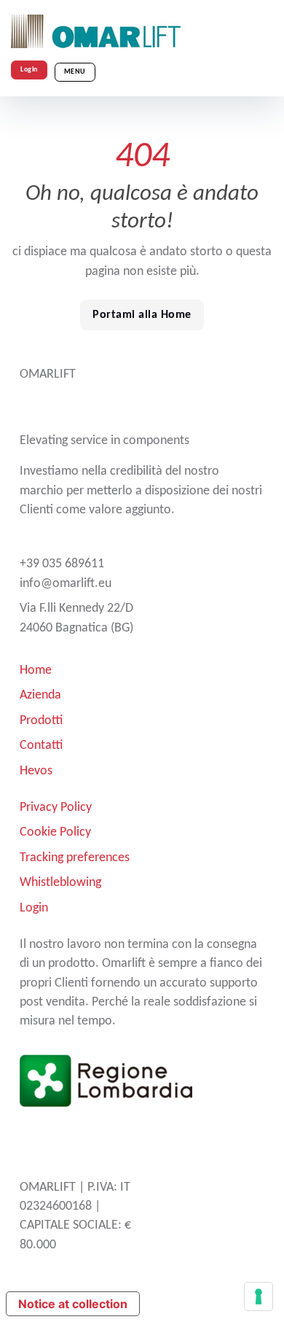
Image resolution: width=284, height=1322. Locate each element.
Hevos (36, 771)
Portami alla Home (142, 315)
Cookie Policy (55, 832)
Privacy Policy (56, 807)
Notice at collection (72, 1303)
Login (29, 69)
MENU (75, 72)
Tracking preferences (75, 858)
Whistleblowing (60, 882)
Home (36, 670)
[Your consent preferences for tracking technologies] (258, 1296)
